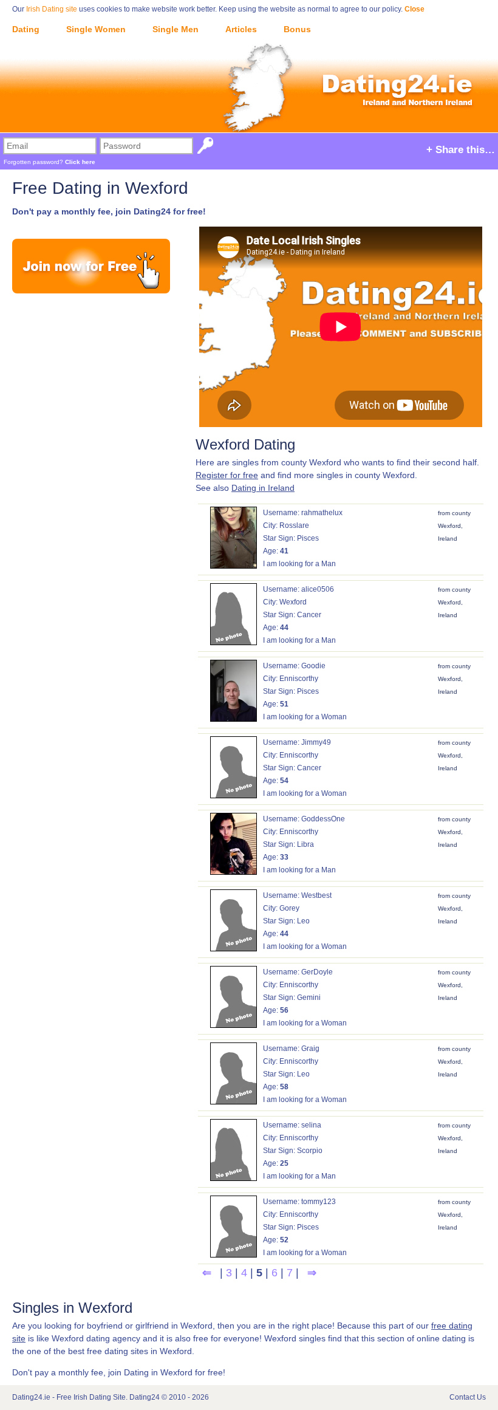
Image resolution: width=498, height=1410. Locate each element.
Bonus (297, 29)
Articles (241, 29)
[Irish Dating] (249, 68)
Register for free (227, 475)
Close (414, 9)
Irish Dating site (51, 9)
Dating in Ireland (263, 488)
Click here (80, 162)
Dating (25, 29)
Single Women (96, 29)
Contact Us (467, 1397)
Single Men (175, 29)
